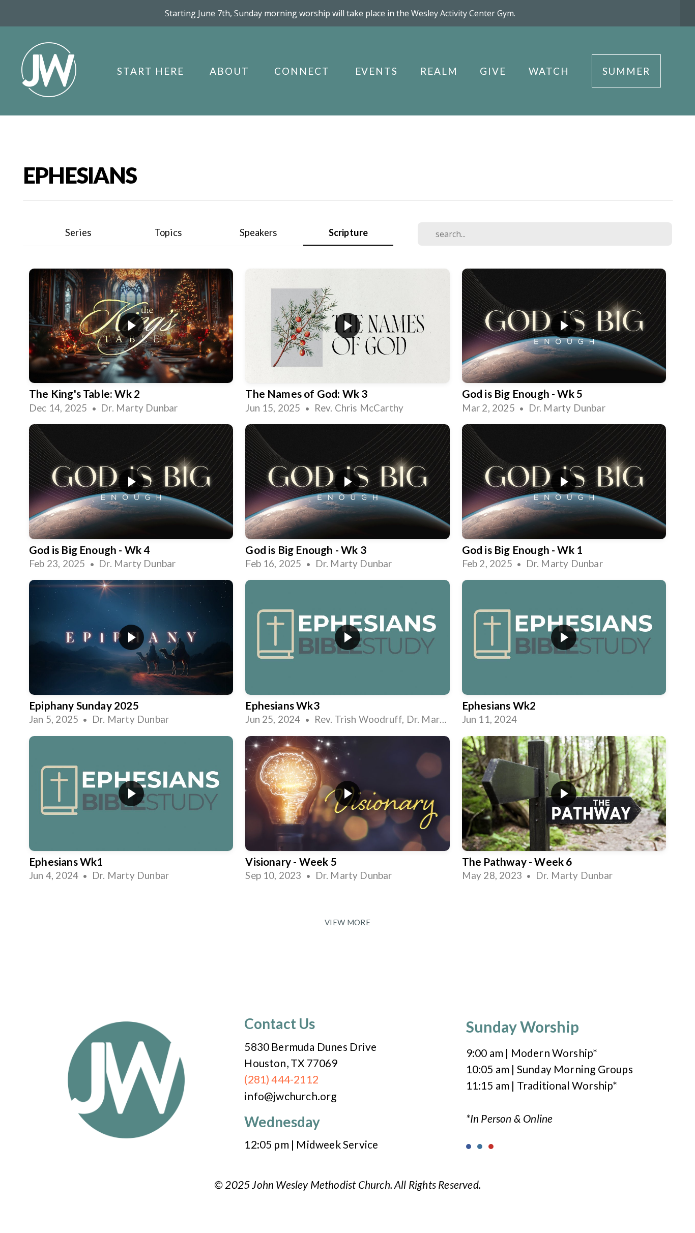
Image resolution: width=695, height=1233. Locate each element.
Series (78, 232)
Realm (439, 71)
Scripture (348, 232)
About (231, 71)
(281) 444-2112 (281, 1079)
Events (376, 71)
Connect (303, 71)
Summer (626, 71)
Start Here (152, 71)
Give (493, 71)
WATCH (549, 71)
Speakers (258, 232)
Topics (168, 232)
